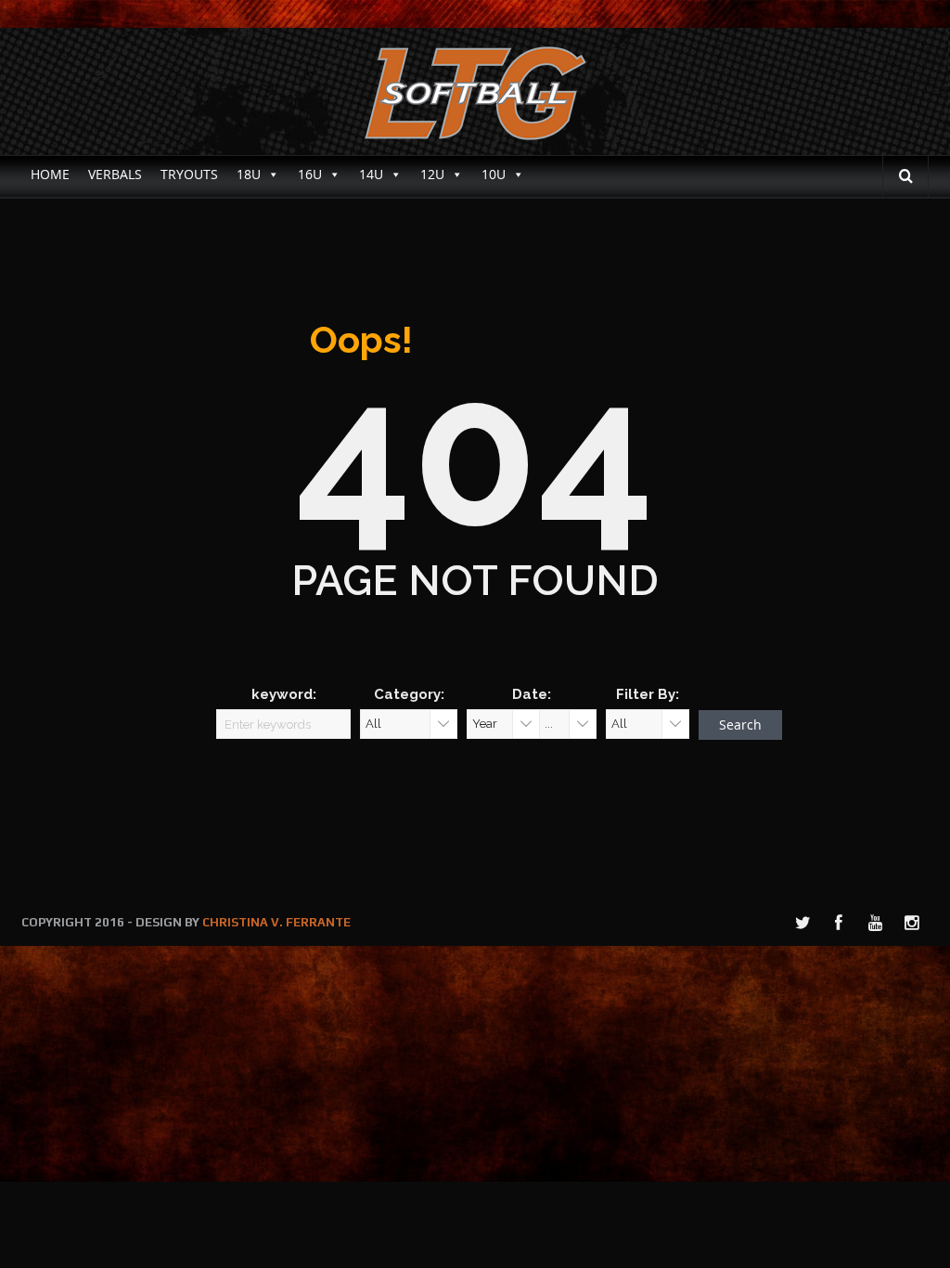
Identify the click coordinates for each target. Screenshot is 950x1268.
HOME (50, 174)
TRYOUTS (189, 174)
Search (740, 724)
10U (493, 174)
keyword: (283, 694)
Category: (409, 694)
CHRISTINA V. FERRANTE (276, 922)
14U (371, 174)
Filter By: (647, 694)
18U (249, 174)
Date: (531, 694)
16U (310, 174)
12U (432, 174)
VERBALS (115, 174)
